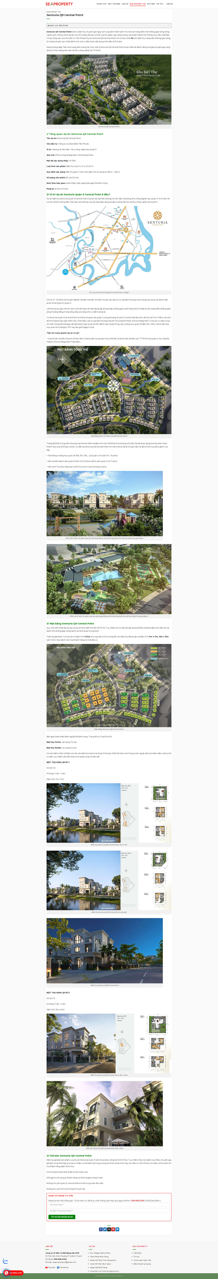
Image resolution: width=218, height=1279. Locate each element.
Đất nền (151, 4)
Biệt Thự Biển (114, 4)
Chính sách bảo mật (142, 1260)
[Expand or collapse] (168, 25)
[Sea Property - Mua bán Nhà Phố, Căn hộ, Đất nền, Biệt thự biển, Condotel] (59, 4)
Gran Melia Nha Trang (99, 1257)
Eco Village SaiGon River (100, 1253)
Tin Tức (159, 4)
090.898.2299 (137, 1201)
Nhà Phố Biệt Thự (138, 4)
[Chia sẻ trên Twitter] (105, 1229)
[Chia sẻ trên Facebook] (101, 1229)
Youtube (51, 1267)
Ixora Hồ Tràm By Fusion (100, 1264)
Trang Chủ (101, 4)
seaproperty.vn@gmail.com (64, 1262)
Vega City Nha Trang (98, 1267)
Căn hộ (125, 4)
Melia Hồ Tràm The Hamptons (103, 1260)
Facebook (64, 1267)
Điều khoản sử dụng (142, 1264)
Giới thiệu (137, 1253)
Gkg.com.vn (114, 1271)
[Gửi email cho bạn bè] (109, 1229)
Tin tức (136, 1257)
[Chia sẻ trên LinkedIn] (117, 1229)
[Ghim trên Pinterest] (113, 1229)
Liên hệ (169, 4)
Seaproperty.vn (116, 1276)
